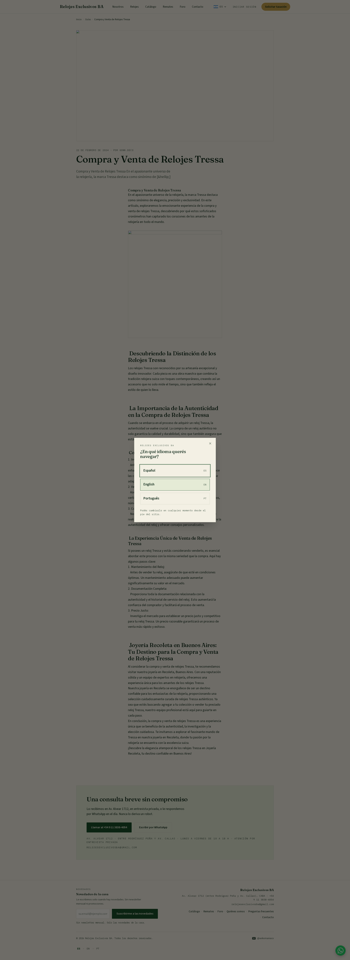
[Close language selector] (210, 443)
